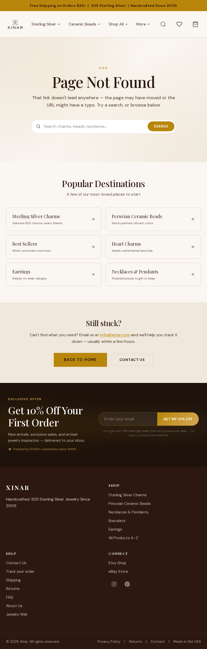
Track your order (20, 571)
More (141, 24)
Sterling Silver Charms (128, 495)
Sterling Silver (44, 24)
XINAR (18, 487)
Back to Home (80, 359)
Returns (13, 588)
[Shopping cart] (195, 24)
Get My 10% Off (178, 419)
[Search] (163, 24)
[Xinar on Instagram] (114, 584)
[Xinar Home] (15, 24)
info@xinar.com (115, 335)
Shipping (13, 580)
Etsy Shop (117, 562)
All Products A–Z (123, 537)
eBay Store (118, 571)
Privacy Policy (109, 641)
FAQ (9, 597)
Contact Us (132, 359)
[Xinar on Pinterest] (127, 584)
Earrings (115, 529)
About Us (14, 605)
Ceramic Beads (82, 24)
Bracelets (117, 520)
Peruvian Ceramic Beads (130, 503)
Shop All (116, 24)
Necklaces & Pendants (128, 512)
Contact (158, 641)
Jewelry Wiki (16, 614)
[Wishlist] (179, 24)
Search (161, 126)
